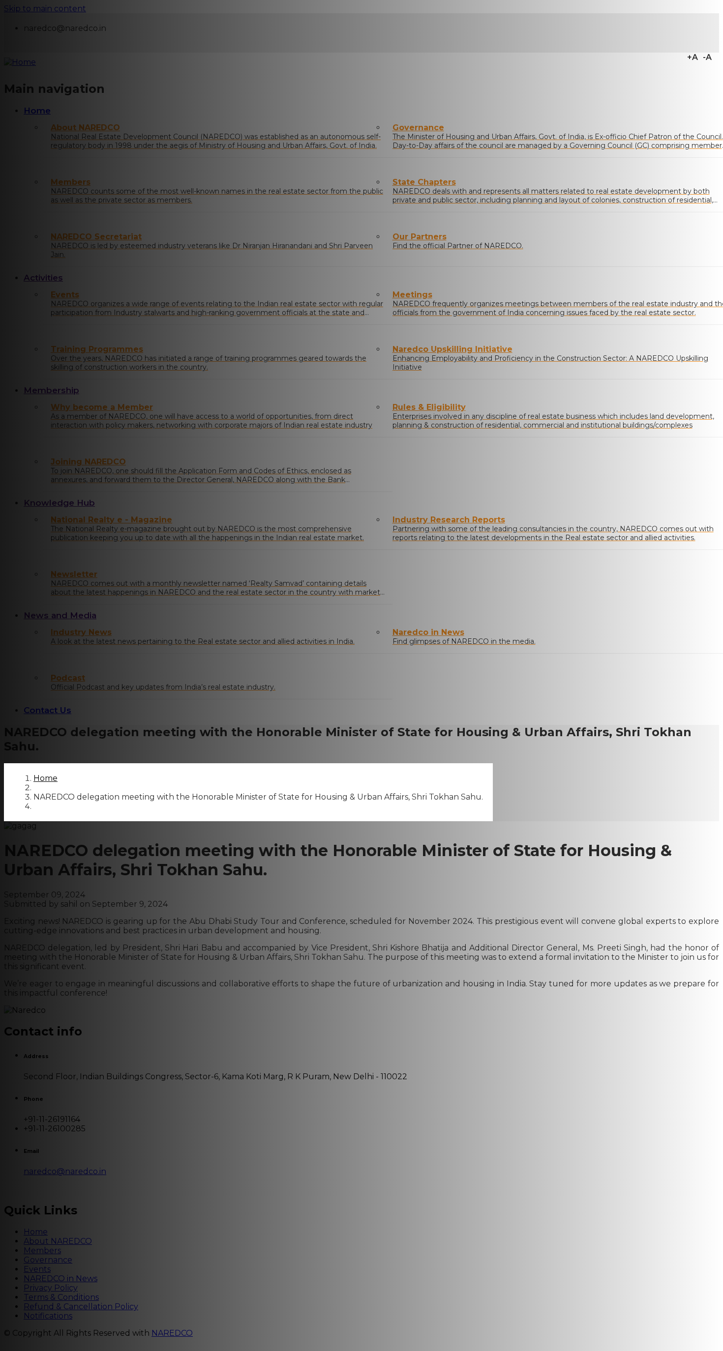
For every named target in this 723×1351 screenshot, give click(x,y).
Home (45, 778)
